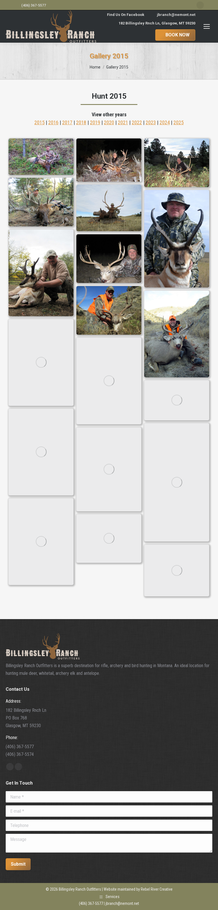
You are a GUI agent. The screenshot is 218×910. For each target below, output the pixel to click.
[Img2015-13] (176, 400)
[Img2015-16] (108, 469)
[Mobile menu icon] (206, 26)
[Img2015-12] (108, 381)
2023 (151, 122)
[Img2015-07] (41, 272)
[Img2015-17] (41, 541)
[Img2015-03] (176, 162)
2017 (67, 122)
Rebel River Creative (157, 889)
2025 (178, 122)
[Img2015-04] (41, 202)
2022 (137, 122)
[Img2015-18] (108, 538)
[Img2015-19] (176, 570)
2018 (81, 122)
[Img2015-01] (41, 156)
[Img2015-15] (176, 482)
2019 (95, 122)
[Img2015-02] (108, 160)
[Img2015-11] (41, 362)
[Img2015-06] (176, 239)
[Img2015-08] (108, 258)
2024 (165, 122)
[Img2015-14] (41, 452)
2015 (39, 122)
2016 (53, 122)
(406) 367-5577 (33, 5)
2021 (123, 122)
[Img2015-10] (176, 334)
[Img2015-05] (108, 208)
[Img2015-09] (108, 310)
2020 (109, 122)
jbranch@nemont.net (176, 15)
